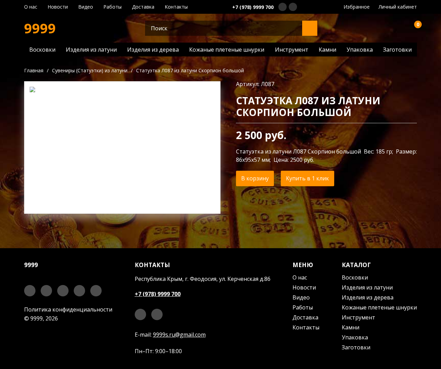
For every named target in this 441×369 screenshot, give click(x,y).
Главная (33, 70)
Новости (58, 7)
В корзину (255, 178)
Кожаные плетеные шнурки (226, 49)
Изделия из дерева (153, 49)
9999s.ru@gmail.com (179, 334)
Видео (85, 7)
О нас (30, 7)
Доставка (143, 7)
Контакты (176, 7)
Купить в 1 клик (307, 178)
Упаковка (360, 49)
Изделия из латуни (91, 49)
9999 (40, 28)
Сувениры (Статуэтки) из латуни (89, 70)
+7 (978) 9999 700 (253, 7)
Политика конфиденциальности (68, 309)
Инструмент (291, 49)
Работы (112, 7)
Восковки (42, 49)
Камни (327, 49)
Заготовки (397, 49)
